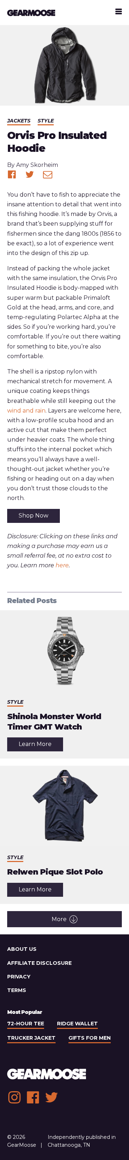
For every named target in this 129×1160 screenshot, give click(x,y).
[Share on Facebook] (11, 174)
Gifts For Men (89, 1038)
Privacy (18, 976)
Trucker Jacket (31, 1038)
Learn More (41, 745)
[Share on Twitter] (29, 174)
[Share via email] (47, 174)
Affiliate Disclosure (39, 963)
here (62, 565)
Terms (16, 990)
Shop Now (33, 515)
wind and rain (26, 410)
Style (46, 120)
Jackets (18, 120)
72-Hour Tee (25, 1023)
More (59, 919)
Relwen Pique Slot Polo (55, 872)
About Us (22, 949)
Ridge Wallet (77, 1023)
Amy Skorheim (37, 165)
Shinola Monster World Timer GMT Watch (54, 722)
